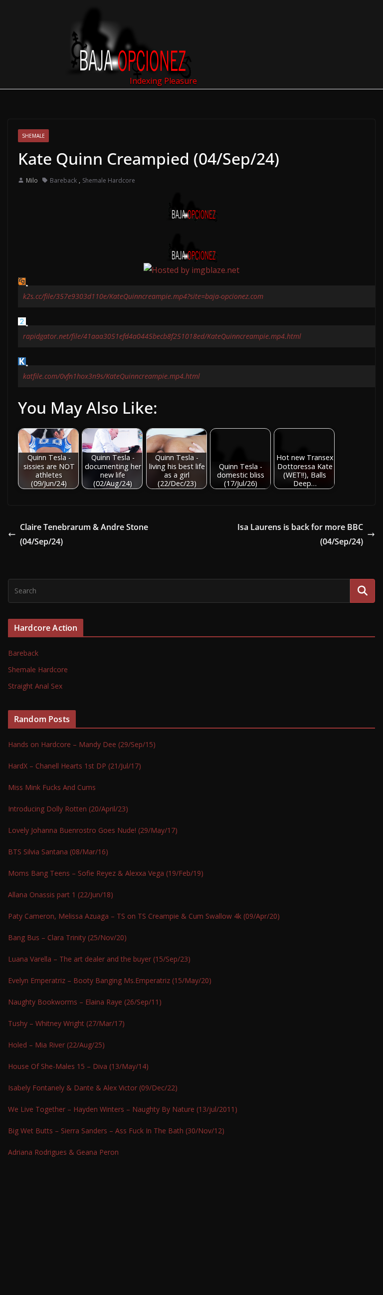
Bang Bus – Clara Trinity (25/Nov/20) (67, 937)
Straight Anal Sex (35, 686)
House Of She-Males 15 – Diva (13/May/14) (78, 1066)
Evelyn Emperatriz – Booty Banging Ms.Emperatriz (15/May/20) (109, 980)
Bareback (63, 180)
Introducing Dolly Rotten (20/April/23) (68, 808)
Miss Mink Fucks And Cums (52, 787)
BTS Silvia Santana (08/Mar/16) (58, 851)
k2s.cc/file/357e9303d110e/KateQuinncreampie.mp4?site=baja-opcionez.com (143, 296)
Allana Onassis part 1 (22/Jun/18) (60, 894)
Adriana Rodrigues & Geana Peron (63, 1152)
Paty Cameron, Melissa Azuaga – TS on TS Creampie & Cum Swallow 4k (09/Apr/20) (144, 916)
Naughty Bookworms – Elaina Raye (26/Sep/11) (85, 1002)
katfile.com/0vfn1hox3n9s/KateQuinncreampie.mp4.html (111, 376)
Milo (32, 180)
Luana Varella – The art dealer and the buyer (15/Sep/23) (99, 959)
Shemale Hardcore (108, 180)
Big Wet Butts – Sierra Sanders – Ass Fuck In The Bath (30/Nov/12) (116, 1130)
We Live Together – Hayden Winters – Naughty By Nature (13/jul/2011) (122, 1109)
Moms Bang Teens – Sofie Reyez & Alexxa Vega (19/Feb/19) (105, 873)
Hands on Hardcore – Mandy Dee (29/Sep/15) (82, 744)
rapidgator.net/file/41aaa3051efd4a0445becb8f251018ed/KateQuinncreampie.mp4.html (162, 336)
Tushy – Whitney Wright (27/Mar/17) (66, 1023)
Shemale (33, 135)
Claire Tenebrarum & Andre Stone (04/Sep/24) (84, 534)
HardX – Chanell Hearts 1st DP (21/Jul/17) (74, 766)
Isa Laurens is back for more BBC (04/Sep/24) (300, 534)
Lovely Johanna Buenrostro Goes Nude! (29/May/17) (93, 830)
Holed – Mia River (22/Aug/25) (56, 1044)
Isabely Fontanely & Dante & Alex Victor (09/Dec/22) (93, 1087)
